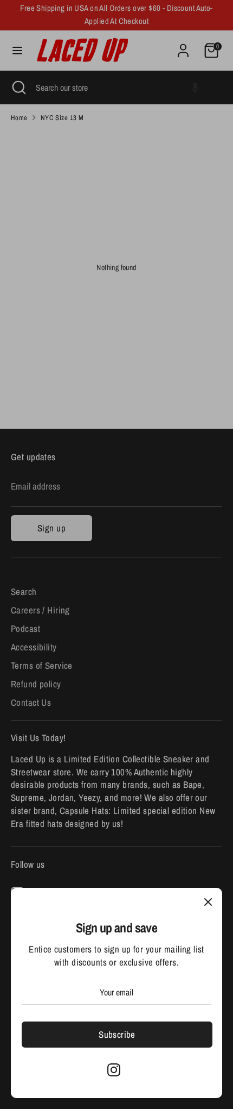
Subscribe (117, 1034)
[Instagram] (113, 1069)
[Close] (208, 902)
